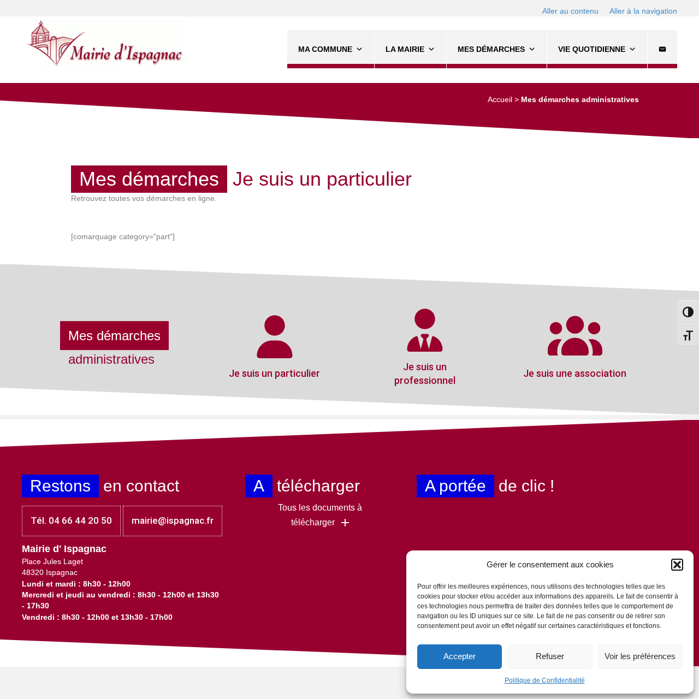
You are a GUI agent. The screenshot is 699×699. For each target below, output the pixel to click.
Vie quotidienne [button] (591, 49)
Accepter (459, 656)
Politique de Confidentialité (545, 680)
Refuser (550, 656)
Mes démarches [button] (491, 49)
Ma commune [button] (325, 49)
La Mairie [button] (405, 49)
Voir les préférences (640, 656)
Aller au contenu (570, 11)
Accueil (500, 99)
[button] (677, 564)
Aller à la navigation (643, 11)
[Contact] (662, 49)
